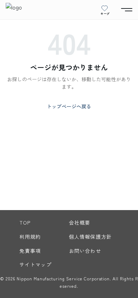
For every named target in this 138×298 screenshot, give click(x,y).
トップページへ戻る (69, 106)
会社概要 (79, 222)
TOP (24, 222)
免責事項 (30, 250)
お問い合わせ (85, 250)
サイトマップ (35, 264)
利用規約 (30, 236)
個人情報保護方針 (90, 236)
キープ (105, 13)
